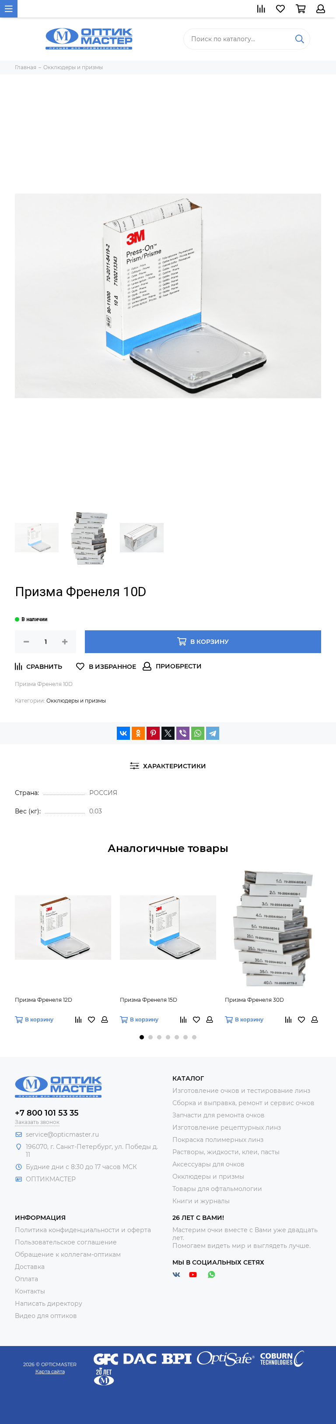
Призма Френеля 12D (43, 999)
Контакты (30, 1291)
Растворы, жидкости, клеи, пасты (226, 1152)
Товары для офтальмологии (217, 1189)
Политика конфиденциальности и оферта (83, 1230)
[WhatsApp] (197, 733)
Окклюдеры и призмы (76, 700)
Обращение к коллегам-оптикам (68, 1254)
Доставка (30, 1267)
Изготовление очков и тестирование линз (241, 1091)
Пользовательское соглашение (66, 1242)
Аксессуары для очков (208, 1164)
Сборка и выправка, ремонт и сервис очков (243, 1103)
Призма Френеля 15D (148, 999)
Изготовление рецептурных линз (226, 1127)
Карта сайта (50, 1371)
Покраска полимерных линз (217, 1140)
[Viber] (182, 733)
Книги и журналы (201, 1201)
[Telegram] (212, 733)
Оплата (26, 1279)
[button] (142, 1037)
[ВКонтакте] (123, 733)
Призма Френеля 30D (254, 999)
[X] (168, 733)
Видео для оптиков (46, 1316)
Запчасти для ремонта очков (218, 1115)
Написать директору (48, 1303)
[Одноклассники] (138, 733)
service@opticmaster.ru (62, 1134)
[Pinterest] (153, 733)
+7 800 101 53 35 (47, 1113)
